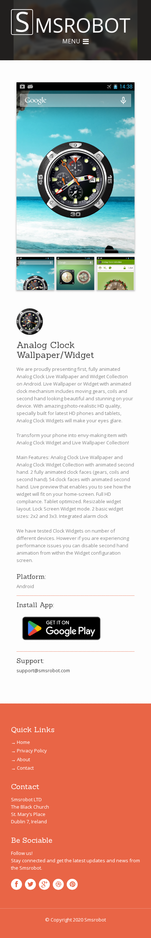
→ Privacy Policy (29, 750)
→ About (20, 759)
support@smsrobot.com (43, 670)
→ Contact (22, 768)
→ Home (20, 742)
